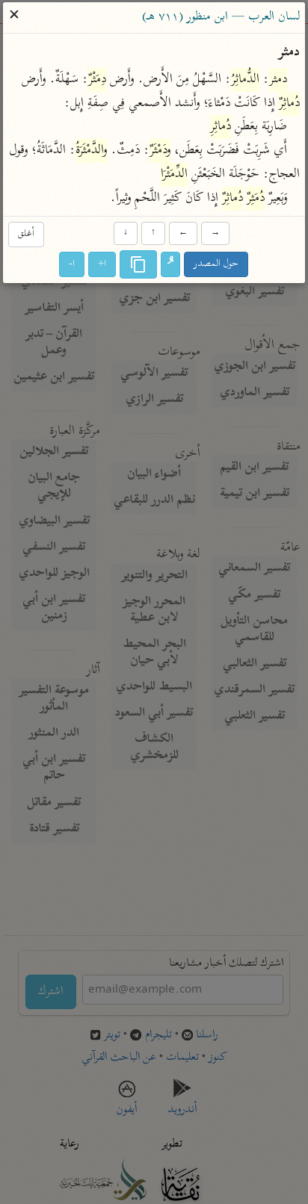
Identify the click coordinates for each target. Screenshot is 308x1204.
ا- (73, 264)
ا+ (103, 264)
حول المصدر (216, 264)
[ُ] (171, 264)
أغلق (26, 234)
